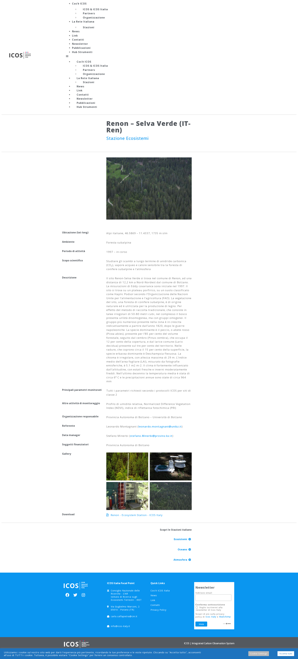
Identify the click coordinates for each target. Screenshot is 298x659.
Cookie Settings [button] (258, 653)
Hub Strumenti (82, 52)
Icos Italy (210, 616)
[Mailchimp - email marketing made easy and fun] (226, 623)
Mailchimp (225, 616)
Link (75, 35)
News (76, 31)
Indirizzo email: (204, 593)
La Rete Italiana (83, 21)
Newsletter (80, 44)
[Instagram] (83, 595)
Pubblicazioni (81, 48)
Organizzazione (94, 17)
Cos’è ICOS (79, 3)
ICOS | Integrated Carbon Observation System (209, 643)
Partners (89, 13)
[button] (177, 56)
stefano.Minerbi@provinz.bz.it (151, 436)
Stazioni (88, 27)
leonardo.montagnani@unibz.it (160, 426)
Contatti (78, 39)
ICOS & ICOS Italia (95, 9)
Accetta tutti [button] (285, 653)
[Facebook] (67, 595)
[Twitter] (75, 595)
